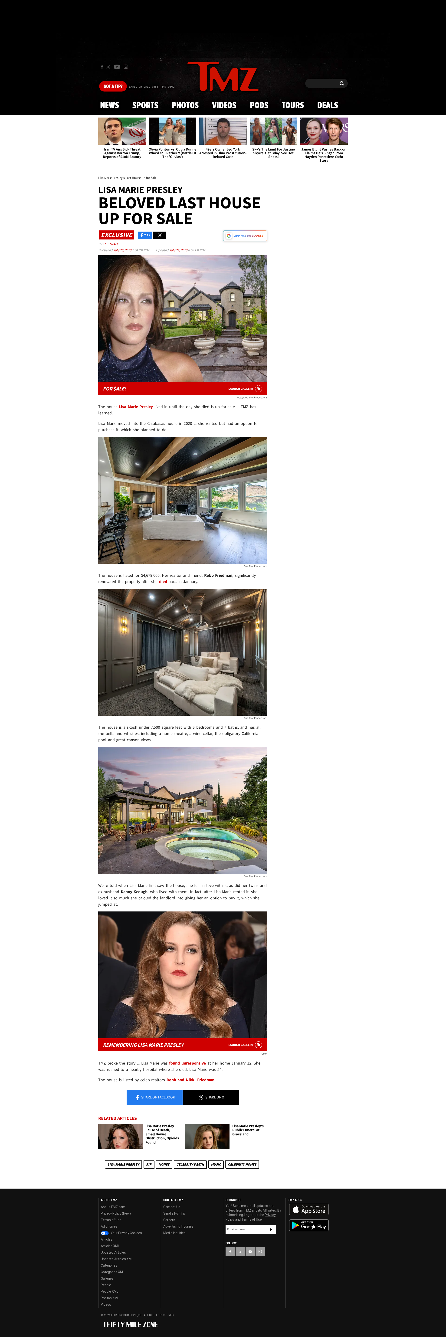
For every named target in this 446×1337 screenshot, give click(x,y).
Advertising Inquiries (178, 1226)
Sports (145, 105)
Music (216, 1164)
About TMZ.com (113, 1207)
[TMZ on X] (109, 67)
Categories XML (113, 1272)
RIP (148, 1164)
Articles (106, 1239)
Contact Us (171, 1207)
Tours (293, 105)
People (106, 1285)
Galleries (107, 1278)
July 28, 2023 (122, 250)
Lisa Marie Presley (123, 1164)
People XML (109, 1291)
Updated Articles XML (117, 1259)
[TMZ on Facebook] (102, 67)
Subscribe (271, 1229)
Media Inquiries (174, 1233)
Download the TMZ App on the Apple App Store (309, 1209)
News (109, 105)
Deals (327, 105)
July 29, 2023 (178, 250)
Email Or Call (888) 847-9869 (151, 86)
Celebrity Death (190, 1164)
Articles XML (110, 1246)
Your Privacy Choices (126, 1233)
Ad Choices (109, 1226)
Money (163, 1164)
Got (113, 87)
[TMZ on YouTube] (250, 1251)
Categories (109, 1265)
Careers (169, 1220)
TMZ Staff (110, 244)
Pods (259, 105)
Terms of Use (111, 1220)
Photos (185, 105)
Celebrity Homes (242, 1164)
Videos (224, 105)
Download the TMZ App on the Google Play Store (309, 1225)
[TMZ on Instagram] (126, 67)
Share (158, 1097)
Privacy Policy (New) (116, 1213)
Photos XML (110, 1298)
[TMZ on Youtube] (117, 66)
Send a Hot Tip (174, 1213)
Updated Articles (113, 1252)
